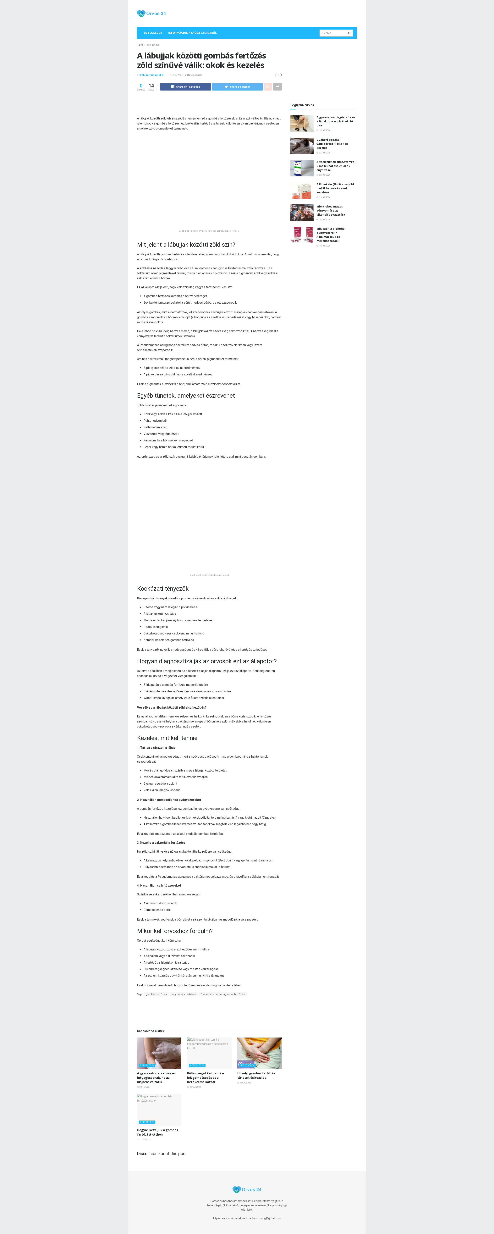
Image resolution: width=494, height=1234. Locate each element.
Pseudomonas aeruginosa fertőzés (223, 914)
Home (140, 44)
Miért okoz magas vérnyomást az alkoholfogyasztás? (330, 210)
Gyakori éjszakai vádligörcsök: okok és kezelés (332, 144)
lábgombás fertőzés (184, 914)
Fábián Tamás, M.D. (152, 75)
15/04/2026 (176, 75)
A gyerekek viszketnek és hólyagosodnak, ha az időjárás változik (156, 998)
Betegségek (153, 32)
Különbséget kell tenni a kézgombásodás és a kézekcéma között (205, 998)
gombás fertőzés (156, 914)
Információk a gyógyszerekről (192, 32)
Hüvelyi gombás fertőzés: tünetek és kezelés (256, 996)
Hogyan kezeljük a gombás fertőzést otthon (157, 1052)
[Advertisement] (287, 13)
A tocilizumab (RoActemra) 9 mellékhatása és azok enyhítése (335, 166)
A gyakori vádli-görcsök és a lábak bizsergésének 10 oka (335, 121)
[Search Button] (349, 33)
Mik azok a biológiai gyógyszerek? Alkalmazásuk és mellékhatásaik (330, 235)
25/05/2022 (245, 1003)
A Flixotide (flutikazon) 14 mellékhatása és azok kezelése (335, 188)
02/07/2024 (195, 1007)
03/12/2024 (145, 1007)
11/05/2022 (145, 1060)
